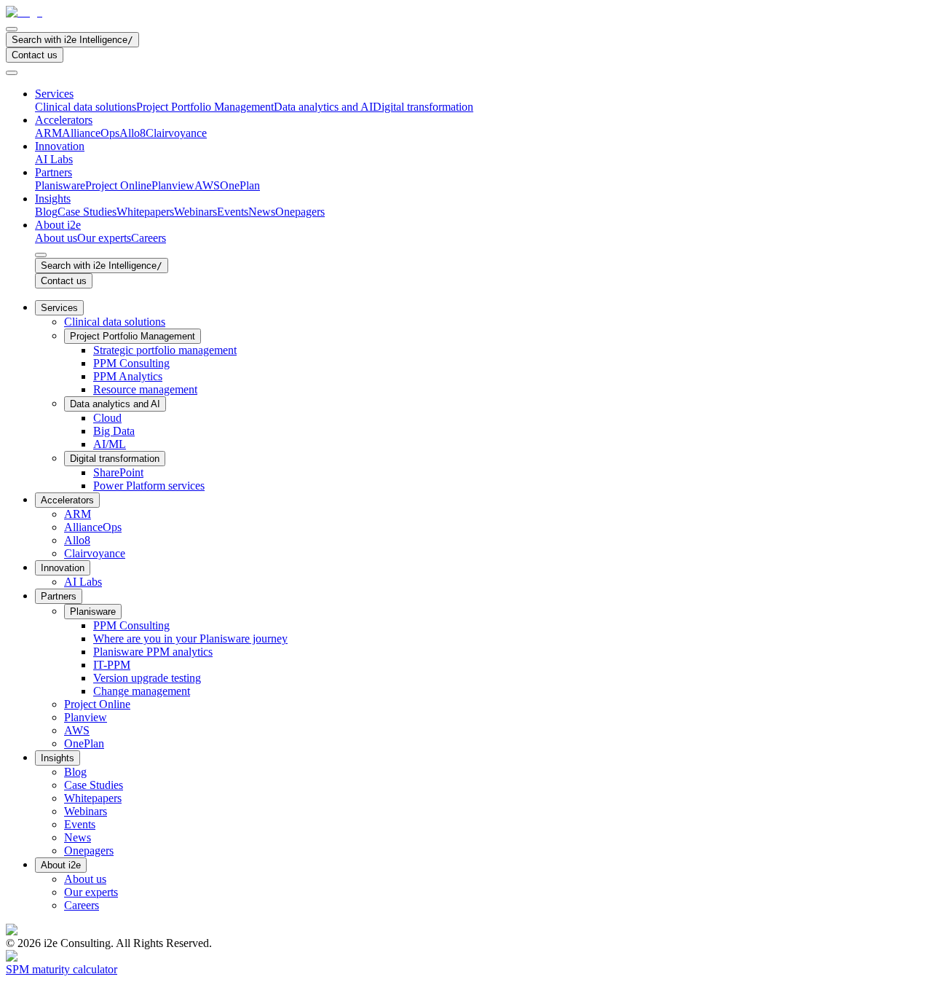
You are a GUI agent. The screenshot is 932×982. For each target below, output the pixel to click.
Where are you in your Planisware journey (190, 638)
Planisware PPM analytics (153, 651)
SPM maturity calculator (61, 969)
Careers (148, 238)
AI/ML (109, 444)
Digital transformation (423, 107)
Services (54, 93)
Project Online (118, 185)
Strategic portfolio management (165, 350)
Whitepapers (145, 211)
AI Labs (54, 159)
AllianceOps (90, 133)
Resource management (145, 389)
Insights (53, 198)
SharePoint (118, 472)
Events (232, 211)
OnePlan (240, 185)
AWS (207, 185)
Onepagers (300, 211)
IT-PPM (111, 665)
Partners (53, 172)
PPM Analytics (127, 376)
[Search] (11, 29)
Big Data (114, 431)
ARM (48, 133)
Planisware (60, 185)
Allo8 (132, 133)
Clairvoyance (176, 133)
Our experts (104, 238)
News (261, 211)
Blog (46, 211)
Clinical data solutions (85, 107)
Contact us (35, 55)
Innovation (59, 146)
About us (56, 238)
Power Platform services (149, 485)
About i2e (58, 225)
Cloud (107, 418)
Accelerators (63, 120)
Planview (172, 185)
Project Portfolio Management (205, 107)
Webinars (195, 211)
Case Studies (87, 211)
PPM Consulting (131, 363)
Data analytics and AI (323, 107)
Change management (141, 691)
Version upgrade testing (147, 678)
